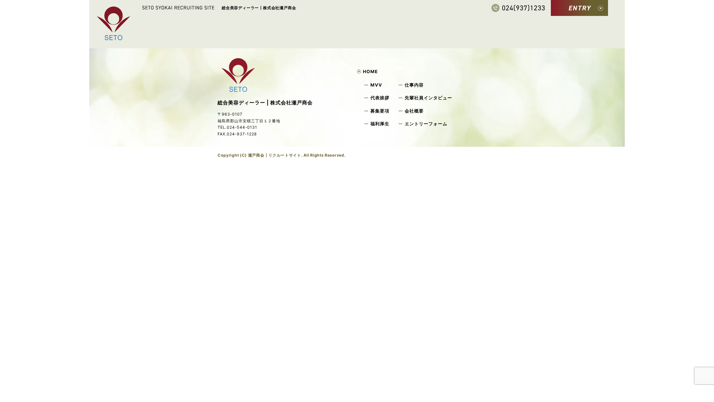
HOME (370, 71)
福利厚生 (379, 123)
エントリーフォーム (426, 123)
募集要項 (379, 111)
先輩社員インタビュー (428, 97)
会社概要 (414, 111)
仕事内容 (414, 85)
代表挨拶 (379, 97)
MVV (376, 85)
